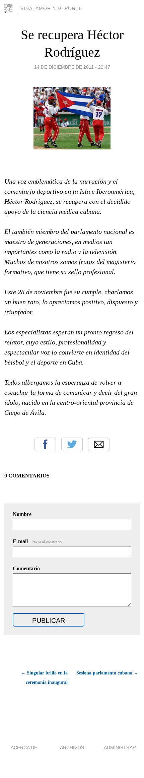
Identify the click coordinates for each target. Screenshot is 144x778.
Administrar (120, 747)
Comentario (26, 568)
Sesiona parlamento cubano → (107, 672)
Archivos (72, 747)
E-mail (38, 541)
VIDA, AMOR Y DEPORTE (51, 8)
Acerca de (24, 747)
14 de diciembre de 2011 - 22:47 (72, 67)
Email (99, 444)
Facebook (45, 444)
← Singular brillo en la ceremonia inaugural (44, 677)
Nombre (22, 514)
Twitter (72, 444)
